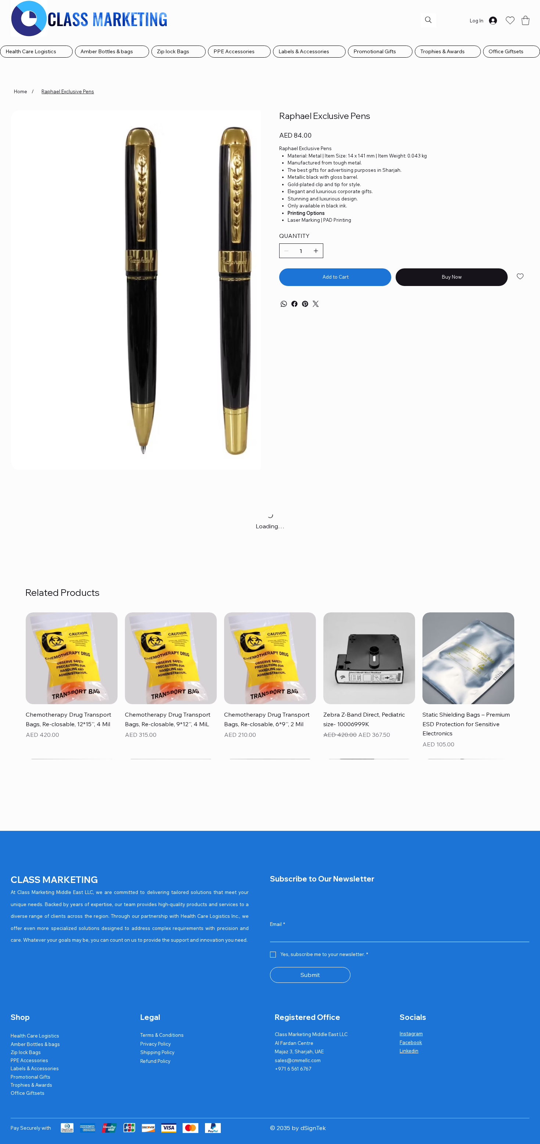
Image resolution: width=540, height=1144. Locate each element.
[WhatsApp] (283, 303)
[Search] (428, 20)
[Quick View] (270, 856)
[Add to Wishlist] (520, 276)
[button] (525, 20)
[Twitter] (315, 303)
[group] (270, 870)
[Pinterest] (305, 303)
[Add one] (316, 250)
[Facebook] (294, 303)
